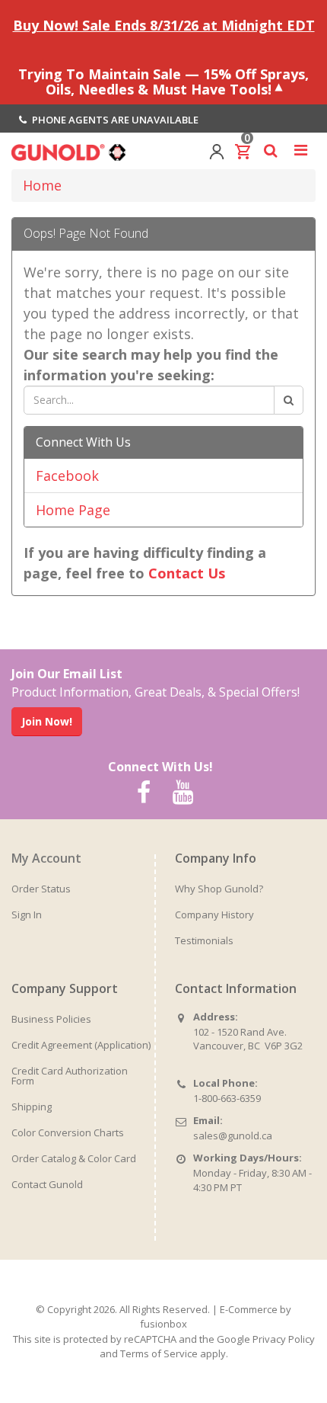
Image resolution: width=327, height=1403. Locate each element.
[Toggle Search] (270, 150)
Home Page (73, 510)
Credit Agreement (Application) (81, 1045)
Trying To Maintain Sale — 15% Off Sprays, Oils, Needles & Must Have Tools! (163, 81)
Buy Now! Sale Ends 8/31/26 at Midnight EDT (164, 25)
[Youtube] (182, 792)
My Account (46, 858)
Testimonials (204, 940)
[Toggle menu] (300, 150)
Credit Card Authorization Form (69, 1075)
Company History (214, 914)
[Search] (288, 400)
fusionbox (163, 1324)
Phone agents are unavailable (114, 120)
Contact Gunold (47, 1184)
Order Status (41, 888)
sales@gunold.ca (232, 1135)
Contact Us (186, 573)
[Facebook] (143, 792)
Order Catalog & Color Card (73, 1158)
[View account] (216, 150)
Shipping (31, 1106)
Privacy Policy (283, 1339)
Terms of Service (159, 1353)
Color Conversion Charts (67, 1132)
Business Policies (51, 1019)
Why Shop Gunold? (219, 888)
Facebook (67, 475)
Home (42, 185)
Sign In (26, 914)
